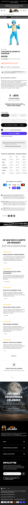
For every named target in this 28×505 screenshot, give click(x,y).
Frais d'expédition (4, 58)
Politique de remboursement (8, 494)
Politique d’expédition (19, 499)
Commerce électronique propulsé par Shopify (13, 491)
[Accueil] (1, 14)
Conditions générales (15, 129)
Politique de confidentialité (8, 496)
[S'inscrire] (23, 473)
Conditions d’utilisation (7, 499)
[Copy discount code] (24, 105)
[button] (1, 11)
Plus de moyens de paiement (6, 136)
